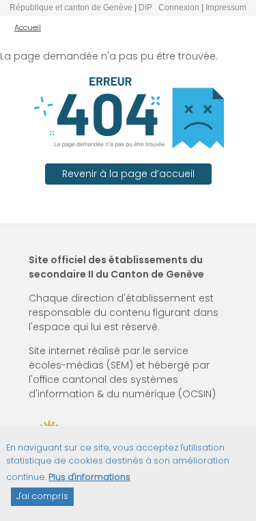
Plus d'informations (89, 477)
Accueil (27, 27)
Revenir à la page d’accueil (128, 174)
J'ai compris (42, 496)
